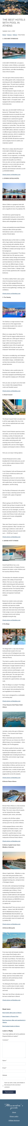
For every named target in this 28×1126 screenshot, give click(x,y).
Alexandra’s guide (9, 2)
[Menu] (25, 2)
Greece (9, 35)
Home (4, 35)
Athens (15, 35)
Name (4, 1060)
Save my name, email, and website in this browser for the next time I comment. (14, 1085)
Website (4, 1075)
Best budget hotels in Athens (11, 1026)
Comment (5, 1040)
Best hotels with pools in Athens (11, 1012)
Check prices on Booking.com (11, 174)
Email (4, 1068)
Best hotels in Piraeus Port (10, 1016)
